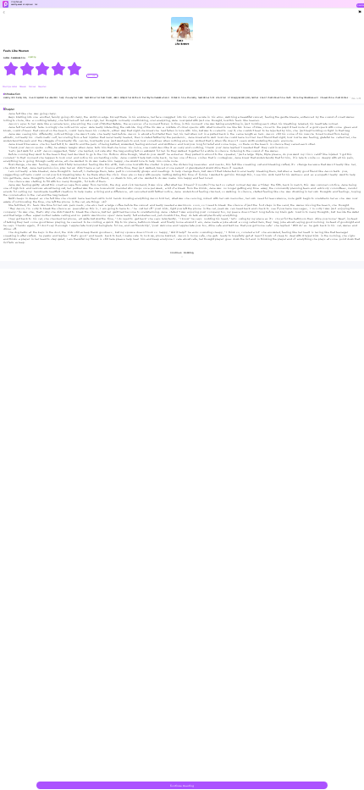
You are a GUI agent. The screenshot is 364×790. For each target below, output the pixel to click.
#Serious (32, 87)
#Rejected (42, 87)
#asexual (23, 87)
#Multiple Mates (10, 87)
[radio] (11, 68)
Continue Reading (182, 785)
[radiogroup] (42, 68)
